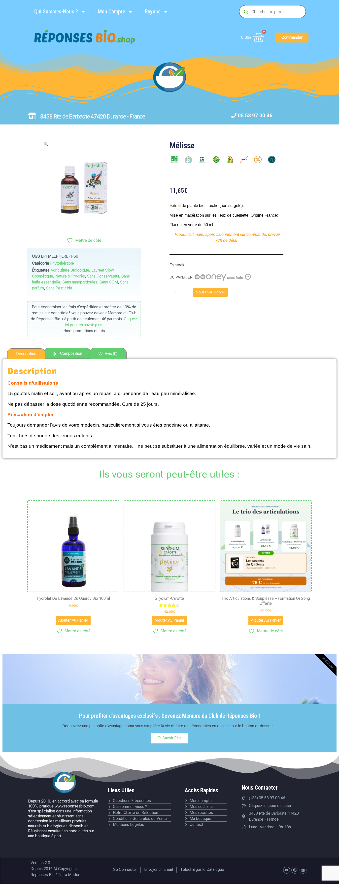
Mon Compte (111, 11)
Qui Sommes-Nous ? (56, 11)
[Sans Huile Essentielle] (230, 159)
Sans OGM (109, 282)
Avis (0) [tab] (111, 353)
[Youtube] (286, 870)
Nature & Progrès (70, 276)
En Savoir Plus (169, 738)
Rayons (153, 11)
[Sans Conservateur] (216, 159)
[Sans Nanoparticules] (244, 159)
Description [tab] (26, 353)
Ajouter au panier (210, 292)
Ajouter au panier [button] (73, 620)
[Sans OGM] (258, 159)
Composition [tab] (71, 353)
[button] (46, 144)
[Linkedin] (303, 870)
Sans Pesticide (59, 288)
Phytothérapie (62, 263)
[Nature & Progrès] (202, 159)
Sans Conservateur (103, 276)
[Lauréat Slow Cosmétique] (188, 159)
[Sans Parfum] (272, 159)
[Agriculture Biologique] (174, 159)
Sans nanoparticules (80, 282)
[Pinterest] (294, 870)
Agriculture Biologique (70, 270)
